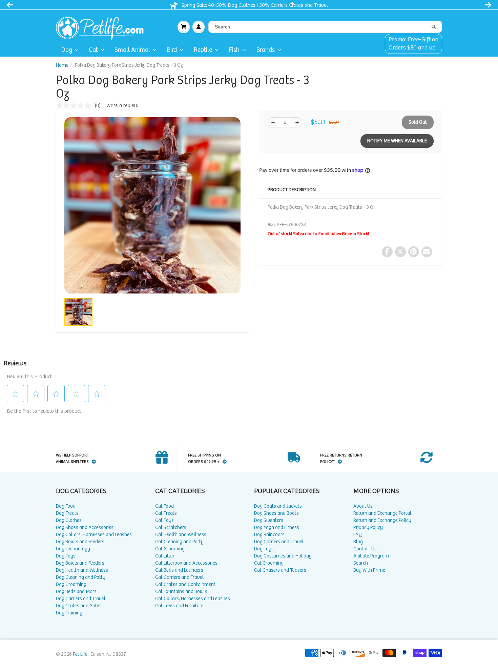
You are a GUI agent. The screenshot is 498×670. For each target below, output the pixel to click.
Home (62, 65)
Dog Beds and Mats (76, 591)
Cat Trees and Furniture (179, 606)
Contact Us (365, 549)
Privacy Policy (368, 527)
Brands (265, 50)
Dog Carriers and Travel (80, 599)
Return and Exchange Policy (382, 520)
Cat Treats (166, 513)
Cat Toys (164, 520)
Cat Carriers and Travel (179, 577)
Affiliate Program (371, 556)
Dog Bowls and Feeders (80, 542)
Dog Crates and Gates (79, 606)
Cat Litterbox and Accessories (186, 563)
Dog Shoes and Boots (276, 513)
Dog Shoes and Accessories (84, 527)
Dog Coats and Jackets (278, 506)
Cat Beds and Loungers (179, 570)
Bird (172, 50)
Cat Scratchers (170, 527)
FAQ (357, 534)
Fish (234, 50)
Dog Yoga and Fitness (276, 527)
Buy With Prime (369, 570)
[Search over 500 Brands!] (433, 27)
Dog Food (66, 506)
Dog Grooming (71, 584)
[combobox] (325, 27)
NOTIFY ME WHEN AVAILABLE (397, 141)
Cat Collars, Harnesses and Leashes (192, 599)
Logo (102, 27)
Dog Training (69, 613)
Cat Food (164, 506)
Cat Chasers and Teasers (280, 570)
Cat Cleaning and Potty (179, 542)
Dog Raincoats (269, 534)
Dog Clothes (69, 520)
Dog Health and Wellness (82, 570)
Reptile (202, 50)
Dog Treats (67, 513)
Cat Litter (164, 556)
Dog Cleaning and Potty (80, 577)
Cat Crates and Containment (185, 584)
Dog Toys (66, 556)
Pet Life (80, 654)
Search (360, 563)
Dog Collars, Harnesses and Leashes (94, 534)
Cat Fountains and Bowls (181, 591)
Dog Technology (73, 549)
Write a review (122, 105)
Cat (93, 50)
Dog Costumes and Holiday (283, 556)
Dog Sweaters (268, 520)
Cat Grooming (170, 549)
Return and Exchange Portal (382, 513)
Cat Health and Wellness (180, 534)
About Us (363, 506)
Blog (358, 542)
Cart (184, 27)
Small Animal (132, 50)
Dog (66, 50)
